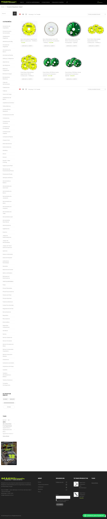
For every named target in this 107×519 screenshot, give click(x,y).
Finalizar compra (58, 2)
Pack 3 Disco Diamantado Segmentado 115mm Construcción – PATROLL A (93, 41)
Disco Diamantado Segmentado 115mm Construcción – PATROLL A (29, 40)
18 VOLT (4, 420)
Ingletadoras (6, 228)
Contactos (40, 487)
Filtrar (9, 407)
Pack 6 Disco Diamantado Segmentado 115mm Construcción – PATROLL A (27, 75)
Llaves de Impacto (7, 257)
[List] (23, 14)
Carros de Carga (7, 94)
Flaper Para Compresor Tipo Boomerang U (82, 486)
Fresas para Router (7, 174)
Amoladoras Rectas (8, 55)
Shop (39, 491)
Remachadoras (7, 312)
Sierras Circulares (7, 341)
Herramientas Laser (8, 217)
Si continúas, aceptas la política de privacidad (62, 501)
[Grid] (20, 14)
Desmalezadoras (7, 143)
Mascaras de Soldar (8, 269)
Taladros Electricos (7, 380)
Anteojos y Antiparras (8, 58)
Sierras (4, 334)
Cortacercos (6, 118)
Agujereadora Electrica (8, 433)
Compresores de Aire (8, 114)
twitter (66, 487)
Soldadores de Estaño (8, 363)
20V (4, 422)
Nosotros (40, 489)
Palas (4, 285)
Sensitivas (5, 330)
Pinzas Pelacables (7, 288)
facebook (66, 482)
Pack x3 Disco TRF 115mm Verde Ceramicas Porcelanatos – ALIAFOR (73, 74)
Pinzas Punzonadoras (8, 291)
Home (2, 7)
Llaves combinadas (8, 254)
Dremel (5, 157)
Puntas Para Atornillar (8, 305)
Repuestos (5, 315)
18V (9, 420)
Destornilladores (7, 147)
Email (57, 494)
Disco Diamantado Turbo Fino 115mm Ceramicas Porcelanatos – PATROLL (51, 40)
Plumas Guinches (7, 298)
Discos (4, 154)
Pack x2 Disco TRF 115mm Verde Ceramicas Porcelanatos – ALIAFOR (51, 74)
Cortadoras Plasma (8, 137)
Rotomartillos (6, 322)
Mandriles (5, 266)
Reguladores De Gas (8, 308)
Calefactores (6, 87)
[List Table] (26, 14)
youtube (66, 490)
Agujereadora (6, 427)
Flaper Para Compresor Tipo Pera (82, 495)
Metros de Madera (7, 273)
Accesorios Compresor (7, 425)
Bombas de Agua (7, 74)
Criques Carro (6, 140)
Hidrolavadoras (7, 225)
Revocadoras (6, 318)
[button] (94, 515)
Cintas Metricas (7, 106)
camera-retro (66, 485)
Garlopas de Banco (8, 177)
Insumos (5, 232)
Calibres (5, 91)
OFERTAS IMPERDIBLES (33, 2)
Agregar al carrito (27, 46)
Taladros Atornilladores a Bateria (7, 374)
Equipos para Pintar (8, 165)
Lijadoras (5, 251)
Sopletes (5, 370)
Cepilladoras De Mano (8, 102)
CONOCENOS (46, 2)
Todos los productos (43, 484)
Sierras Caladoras (7, 337)
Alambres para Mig (8, 41)
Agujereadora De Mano (7, 430)
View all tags (6, 436)
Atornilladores (6, 65)
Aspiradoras (6, 62)
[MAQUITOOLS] (9, 1)
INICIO (22, 2)
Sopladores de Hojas (8, 366)
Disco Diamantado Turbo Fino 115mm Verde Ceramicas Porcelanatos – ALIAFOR (72, 41)
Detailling (5, 150)
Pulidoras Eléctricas (8, 302)
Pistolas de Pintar (7, 295)
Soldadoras (6, 359)
